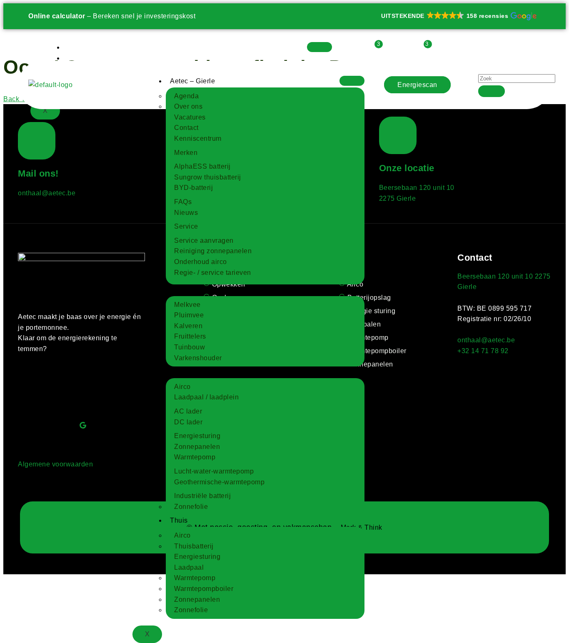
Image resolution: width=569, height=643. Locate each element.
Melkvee (187, 304)
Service (186, 226)
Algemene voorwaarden (55, 464)
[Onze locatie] (398, 135)
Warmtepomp (194, 457)
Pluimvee (189, 315)
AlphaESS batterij (202, 166)
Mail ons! (38, 173)
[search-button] (491, 91)
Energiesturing (197, 435)
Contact (186, 127)
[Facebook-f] (36, 387)
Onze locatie (406, 168)
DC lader (188, 422)
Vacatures (190, 117)
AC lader (188, 411)
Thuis (179, 520)
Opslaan (81, 58)
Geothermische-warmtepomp (219, 482)
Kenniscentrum (198, 138)
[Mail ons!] (36, 141)
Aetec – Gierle (192, 81)
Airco (182, 386)
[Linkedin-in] (83, 387)
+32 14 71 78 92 (483, 350)
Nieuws (186, 212)
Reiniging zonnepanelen (213, 250)
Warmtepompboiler (203, 588)
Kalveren (188, 325)
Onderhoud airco (200, 261)
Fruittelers (190, 336)
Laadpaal (189, 567)
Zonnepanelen (197, 446)
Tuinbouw (189, 347)
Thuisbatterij (194, 546)
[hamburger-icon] (319, 47)
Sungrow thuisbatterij (207, 177)
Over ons (188, 106)
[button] (458, 16)
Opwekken (84, 47)
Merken (185, 152)
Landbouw (186, 289)
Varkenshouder (198, 357)
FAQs (183, 201)
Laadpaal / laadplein (206, 397)
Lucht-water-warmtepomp (214, 471)
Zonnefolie (191, 506)
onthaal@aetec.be (46, 193)
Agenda (186, 96)
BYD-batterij (193, 187)
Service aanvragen (204, 240)
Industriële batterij (202, 495)
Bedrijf (180, 371)
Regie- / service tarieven (212, 272)
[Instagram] (36, 425)
